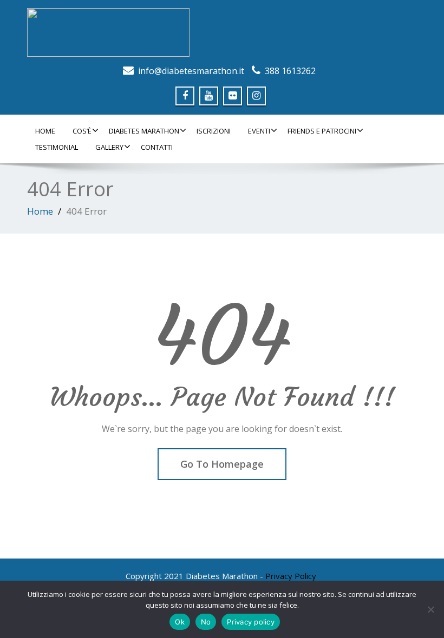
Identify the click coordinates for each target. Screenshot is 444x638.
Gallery (109, 147)
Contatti (157, 147)
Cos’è (82, 131)
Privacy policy (251, 621)
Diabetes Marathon (144, 131)
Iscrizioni (214, 131)
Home (45, 131)
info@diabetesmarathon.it (191, 71)
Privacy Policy (290, 575)
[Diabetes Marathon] (222, 32)
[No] (430, 609)
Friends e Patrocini (322, 131)
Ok (180, 621)
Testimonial (56, 147)
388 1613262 (290, 71)
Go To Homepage (222, 463)
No (206, 621)
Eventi (259, 131)
